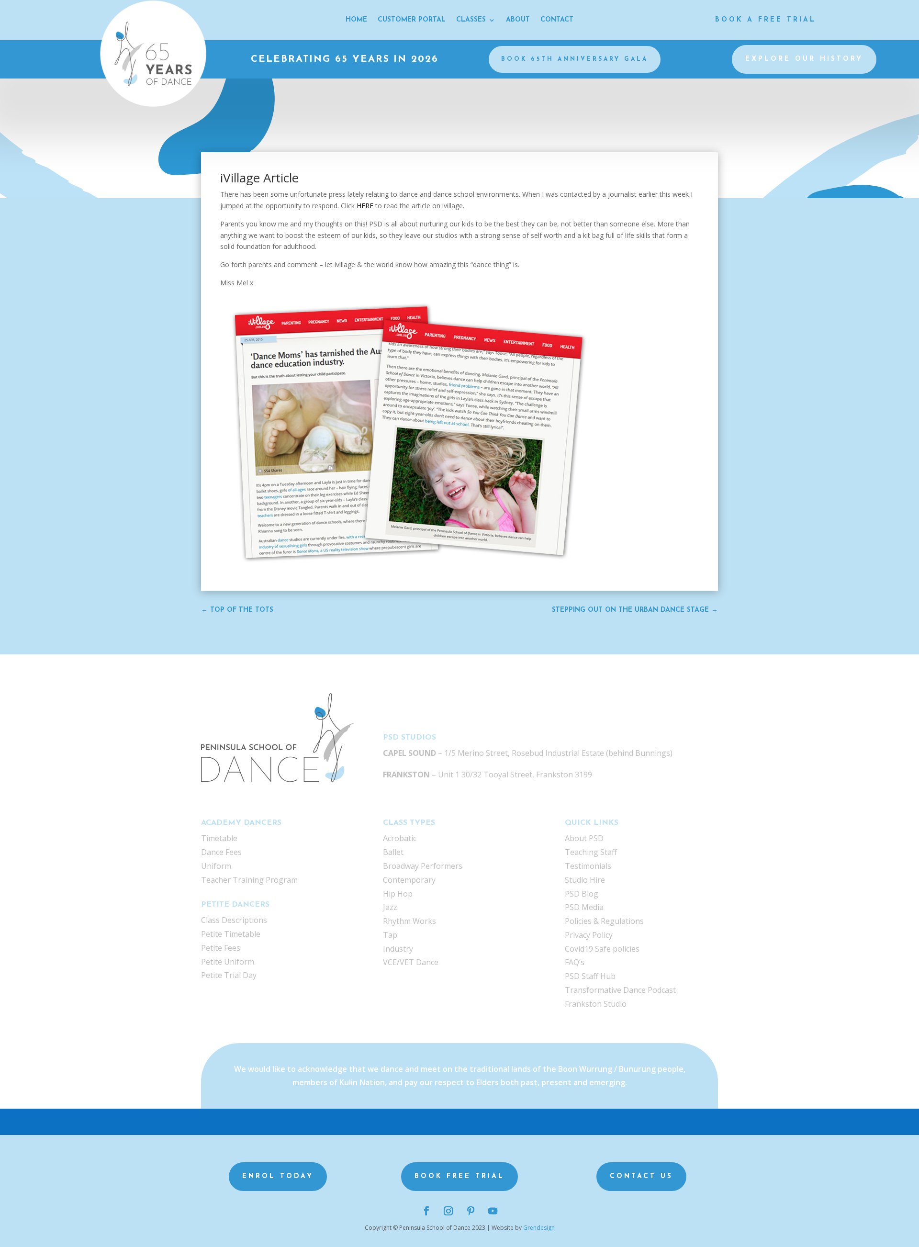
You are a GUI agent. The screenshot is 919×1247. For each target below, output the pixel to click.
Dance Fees (221, 852)
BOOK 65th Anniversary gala (574, 59)
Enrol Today (278, 1176)
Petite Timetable (230, 934)
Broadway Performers (422, 866)
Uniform (216, 866)
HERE (366, 205)
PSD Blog (581, 893)
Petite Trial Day (229, 975)
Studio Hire (585, 880)
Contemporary (409, 880)
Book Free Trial (459, 1176)
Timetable (219, 838)
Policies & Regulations (604, 921)
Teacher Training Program (249, 880)
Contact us (641, 1176)
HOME (356, 20)
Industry (398, 949)
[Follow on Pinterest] (470, 1211)
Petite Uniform (227, 961)
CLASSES (471, 20)
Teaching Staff (591, 852)
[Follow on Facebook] (426, 1211)
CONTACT (556, 20)
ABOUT (518, 20)
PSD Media (584, 907)
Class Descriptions (234, 920)
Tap (390, 935)
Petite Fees (220, 948)
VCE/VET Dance (410, 962)
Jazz (390, 907)
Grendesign (539, 1228)
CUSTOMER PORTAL (412, 20)
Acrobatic (399, 838)
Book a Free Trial (765, 19)
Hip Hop (398, 893)
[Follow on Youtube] (492, 1211)
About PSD (584, 838)
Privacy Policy (589, 935)
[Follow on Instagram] (448, 1211)
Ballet (393, 852)
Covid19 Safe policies (602, 949)
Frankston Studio (596, 1004)
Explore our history (804, 59)
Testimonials (588, 866)
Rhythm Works (409, 921)
